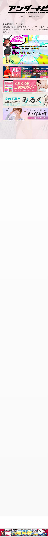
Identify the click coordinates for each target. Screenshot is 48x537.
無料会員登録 (33, 16)
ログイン (22, 16)
